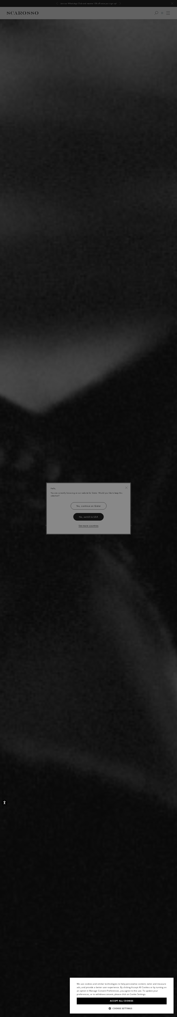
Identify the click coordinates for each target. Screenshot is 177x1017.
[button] (122, 1008)
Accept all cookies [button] (121, 1000)
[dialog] (88, 508)
